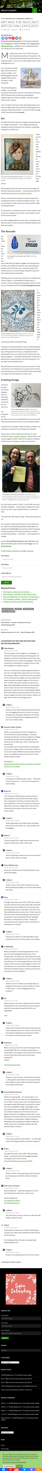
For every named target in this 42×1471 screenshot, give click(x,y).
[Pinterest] (13, 38)
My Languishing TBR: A (12, 1200)
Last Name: (5, 564)
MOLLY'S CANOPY (9, 10)
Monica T (7, 835)
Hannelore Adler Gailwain (12, 727)
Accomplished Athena (11, 1203)
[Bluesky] (16, 38)
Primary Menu (39, 10)
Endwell (18, 609)
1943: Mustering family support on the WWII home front (19, 1386)
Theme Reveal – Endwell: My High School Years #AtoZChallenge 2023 (16, 622)
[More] (20, 38)
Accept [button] (19, 1466)
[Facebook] (2, 38)
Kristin (6, 1149)
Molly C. (15, 29)
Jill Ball (6, 1225)
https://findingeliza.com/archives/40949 (18, 1161)
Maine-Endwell (28, 609)
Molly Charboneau (8, 611)
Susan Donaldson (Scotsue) (13, 1092)
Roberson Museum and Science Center (18, 193)
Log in (3, 1445)
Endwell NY (29, 18)
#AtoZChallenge (8, 609)
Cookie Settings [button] (8, 1466)
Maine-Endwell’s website (17, 436)
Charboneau (20, 18)
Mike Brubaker (9, 648)
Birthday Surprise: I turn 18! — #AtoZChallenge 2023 (18, 631)
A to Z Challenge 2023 (8, 18)
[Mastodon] (6, 38)
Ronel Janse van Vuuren (12, 1186)
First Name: (5, 556)
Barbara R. (7, 791)
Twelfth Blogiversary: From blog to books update (16, 1375)
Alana (6, 897)
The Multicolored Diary (12, 1065)
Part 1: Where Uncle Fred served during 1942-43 (16, 1382)
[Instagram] (9, 38)
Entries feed (5, 1449)
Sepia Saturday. (6, 546)
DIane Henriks (5, 1418)
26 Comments (25, 29)
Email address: (6, 573)
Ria (5, 998)
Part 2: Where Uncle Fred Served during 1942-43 (16, 1379)
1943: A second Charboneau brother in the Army (16, 1390)
